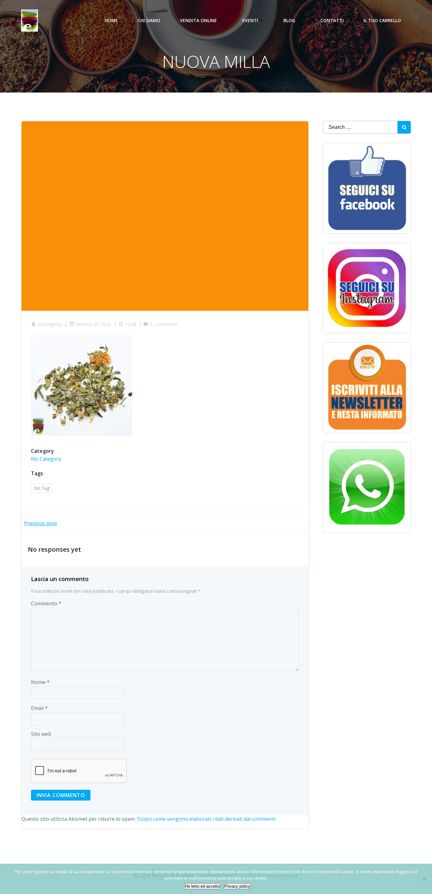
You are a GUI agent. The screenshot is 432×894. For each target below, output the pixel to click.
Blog (289, 20)
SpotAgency (50, 324)
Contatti (332, 20)
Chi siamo (149, 20)
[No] (424, 879)
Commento (46, 603)
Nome (40, 682)
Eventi (250, 20)
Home (111, 20)
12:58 (130, 324)
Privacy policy (237, 886)
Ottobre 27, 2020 (93, 324)
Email (39, 708)
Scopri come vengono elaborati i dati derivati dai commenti (206, 818)
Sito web (41, 733)
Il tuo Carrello (382, 20)
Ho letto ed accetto (202, 886)
